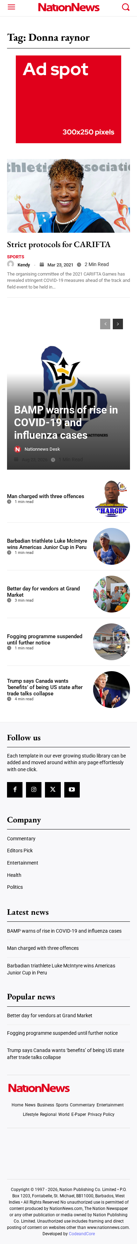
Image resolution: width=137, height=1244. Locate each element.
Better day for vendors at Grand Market (49, 1015)
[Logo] (69, 7)
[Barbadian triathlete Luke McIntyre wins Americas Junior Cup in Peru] (111, 546)
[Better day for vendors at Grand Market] (111, 594)
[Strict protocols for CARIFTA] (68, 196)
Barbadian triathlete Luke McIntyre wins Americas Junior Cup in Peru (47, 544)
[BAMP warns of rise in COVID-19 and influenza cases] (68, 391)
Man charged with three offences (45, 496)
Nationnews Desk (42, 449)
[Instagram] (33, 790)
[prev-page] (105, 324)
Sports (15, 256)
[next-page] (118, 324)
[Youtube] (72, 790)
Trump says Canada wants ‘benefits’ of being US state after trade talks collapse (45, 687)
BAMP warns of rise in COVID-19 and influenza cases (66, 422)
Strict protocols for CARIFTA (59, 244)
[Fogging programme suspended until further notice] (111, 641)
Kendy (24, 265)
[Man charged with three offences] (111, 498)
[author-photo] (10, 263)
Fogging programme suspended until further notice (44, 639)
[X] (52, 790)
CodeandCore (82, 1233)
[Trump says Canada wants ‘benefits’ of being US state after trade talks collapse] (111, 689)
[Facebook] (14, 790)
